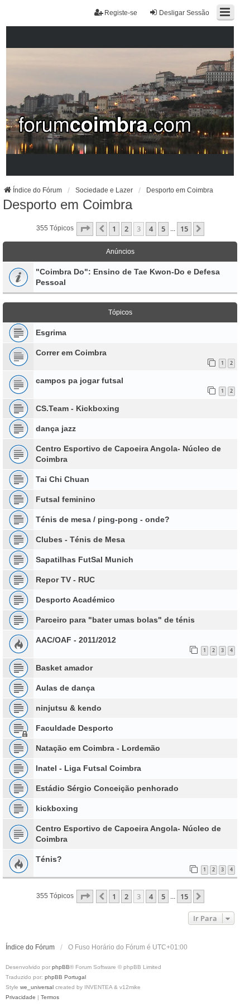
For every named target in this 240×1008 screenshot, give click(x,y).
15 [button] (184, 229)
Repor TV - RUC (65, 579)
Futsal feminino (65, 499)
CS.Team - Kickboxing (77, 408)
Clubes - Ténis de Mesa (80, 539)
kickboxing (57, 808)
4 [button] (151, 229)
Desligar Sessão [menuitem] (184, 13)
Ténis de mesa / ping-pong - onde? (103, 519)
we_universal (37, 987)
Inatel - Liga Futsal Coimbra (88, 768)
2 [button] (126, 229)
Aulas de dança (65, 687)
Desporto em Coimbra (67, 204)
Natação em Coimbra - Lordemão (98, 748)
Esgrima (51, 332)
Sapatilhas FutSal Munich (84, 559)
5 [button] (163, 229)
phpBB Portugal (65, 977)
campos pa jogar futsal (79, 380)
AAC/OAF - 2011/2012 (76, 639)
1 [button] (114, 229)
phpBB (61, 967)
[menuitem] (21, 997)
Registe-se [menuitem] (120, 13)
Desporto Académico (75, 599)
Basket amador (64, 667)
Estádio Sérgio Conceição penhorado (107, 788)
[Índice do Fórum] (120, 101)
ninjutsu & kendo (69, 707)
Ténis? (49, 859)
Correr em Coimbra (71, 352)
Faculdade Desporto (74, 728)
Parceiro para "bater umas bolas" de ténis (115, 619)
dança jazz (56, 428)
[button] (84, 228)
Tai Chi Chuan (62, 479)
